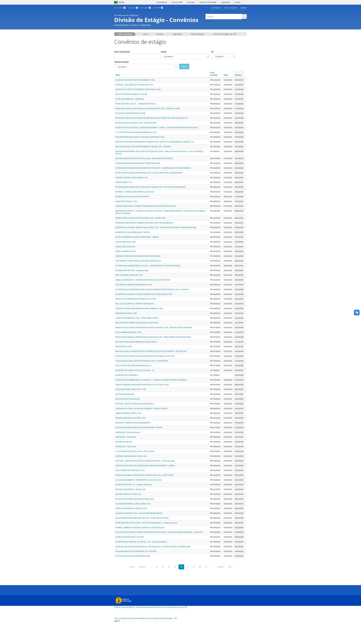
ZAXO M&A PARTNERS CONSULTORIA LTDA (132, 504)
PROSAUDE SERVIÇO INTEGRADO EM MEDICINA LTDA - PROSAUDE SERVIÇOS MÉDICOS (151, 118)
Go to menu (132, 8)
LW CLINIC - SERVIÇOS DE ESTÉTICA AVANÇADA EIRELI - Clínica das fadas (145, 461)
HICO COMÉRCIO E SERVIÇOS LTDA (130, 470)
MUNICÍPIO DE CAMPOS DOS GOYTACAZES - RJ (134, 370)
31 (169, 567)
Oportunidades (197, 34)
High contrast (231, 8)
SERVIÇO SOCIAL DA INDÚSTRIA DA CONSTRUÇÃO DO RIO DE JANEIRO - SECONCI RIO (150, 351)
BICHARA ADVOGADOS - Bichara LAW (130, 489)
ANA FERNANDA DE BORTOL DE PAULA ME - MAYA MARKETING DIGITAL (144, 158)
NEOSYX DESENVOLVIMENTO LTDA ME (131, 94)
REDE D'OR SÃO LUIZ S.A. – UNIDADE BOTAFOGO (135, 104)
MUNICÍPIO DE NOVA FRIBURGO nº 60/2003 (132, 232)
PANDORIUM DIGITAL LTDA (126, 313)
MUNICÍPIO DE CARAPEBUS (126, 375)
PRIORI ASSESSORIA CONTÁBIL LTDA (130, 418)
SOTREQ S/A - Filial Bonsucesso (127, 432)
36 (200, 567)
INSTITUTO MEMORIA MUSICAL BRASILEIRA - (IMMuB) (137, 237)
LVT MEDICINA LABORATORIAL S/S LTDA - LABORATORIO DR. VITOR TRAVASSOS (147, 266)
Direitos (160, 34)
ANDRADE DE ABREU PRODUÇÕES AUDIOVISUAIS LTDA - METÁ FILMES (144, 475)
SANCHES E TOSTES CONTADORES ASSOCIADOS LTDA (138, 89)
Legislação (177, 34)
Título (117, 75)
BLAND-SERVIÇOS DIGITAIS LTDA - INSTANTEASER (136, 123)
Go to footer (157, 8)
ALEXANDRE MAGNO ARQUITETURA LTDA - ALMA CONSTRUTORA (142, 518)
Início (145, 34)
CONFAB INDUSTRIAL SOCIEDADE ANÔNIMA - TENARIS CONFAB (141, 409)
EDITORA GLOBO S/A (123, 442)
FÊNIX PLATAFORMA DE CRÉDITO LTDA (131, 508)
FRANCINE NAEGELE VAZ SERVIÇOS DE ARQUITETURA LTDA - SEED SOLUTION (147, 109)
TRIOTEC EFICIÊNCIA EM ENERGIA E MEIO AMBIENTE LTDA (139, 309)
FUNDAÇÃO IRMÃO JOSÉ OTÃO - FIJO (130, 389)
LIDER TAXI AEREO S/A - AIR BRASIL (129, 99)
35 (194, 567)
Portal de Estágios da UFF (224, 34)
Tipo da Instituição (121, 62)
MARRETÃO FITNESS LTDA (126, 201)
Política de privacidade (124, 607)
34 (188, 567)
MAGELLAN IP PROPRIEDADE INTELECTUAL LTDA (135, 299)
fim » (230, 567)
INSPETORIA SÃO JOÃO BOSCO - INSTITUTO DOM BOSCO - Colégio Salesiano (146, 523)
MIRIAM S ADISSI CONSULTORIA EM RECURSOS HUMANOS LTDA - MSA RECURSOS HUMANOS (153, 328)
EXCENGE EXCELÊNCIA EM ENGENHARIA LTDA (134, 499)
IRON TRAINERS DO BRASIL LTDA (129, 275)
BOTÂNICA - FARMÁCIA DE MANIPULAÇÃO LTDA (134, 192)
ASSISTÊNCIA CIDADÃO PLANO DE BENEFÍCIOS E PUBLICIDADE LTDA (143, 294)
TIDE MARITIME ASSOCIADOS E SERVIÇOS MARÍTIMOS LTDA (139, 137)
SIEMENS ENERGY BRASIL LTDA (128, 413)
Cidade (163, 52)
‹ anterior (141, 567)
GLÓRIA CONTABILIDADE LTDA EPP (129, 537)
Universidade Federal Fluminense (149, 607)
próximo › (220, 567)
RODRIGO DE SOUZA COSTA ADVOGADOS (132, 197)
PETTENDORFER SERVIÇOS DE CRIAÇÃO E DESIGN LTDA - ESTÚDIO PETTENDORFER (150, 187)
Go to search (145, 8)
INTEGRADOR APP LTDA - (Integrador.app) (131, 271)
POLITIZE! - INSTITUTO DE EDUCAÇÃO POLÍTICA (134, 404)
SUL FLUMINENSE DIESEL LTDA (128, 332)
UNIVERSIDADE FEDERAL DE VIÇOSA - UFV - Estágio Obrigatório (141, 542)
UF (212, 52)
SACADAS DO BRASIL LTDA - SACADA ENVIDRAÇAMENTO (138, 513)
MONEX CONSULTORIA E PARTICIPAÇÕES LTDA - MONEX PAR (140, 218)
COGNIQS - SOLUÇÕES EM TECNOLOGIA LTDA (134, 85)
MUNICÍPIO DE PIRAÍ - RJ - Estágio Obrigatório (133, 485)
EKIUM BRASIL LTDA (123, 347)
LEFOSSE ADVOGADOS (124, 394)
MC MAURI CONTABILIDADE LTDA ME (130, 113)
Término (238, 75)
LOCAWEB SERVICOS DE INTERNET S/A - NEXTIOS (135, 551)
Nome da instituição (122, 52)
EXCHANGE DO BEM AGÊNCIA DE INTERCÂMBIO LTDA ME (138, 428)
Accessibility (216, 8)
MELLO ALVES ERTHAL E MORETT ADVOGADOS (134, 304)
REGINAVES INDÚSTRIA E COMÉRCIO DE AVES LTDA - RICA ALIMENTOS (144, 223)
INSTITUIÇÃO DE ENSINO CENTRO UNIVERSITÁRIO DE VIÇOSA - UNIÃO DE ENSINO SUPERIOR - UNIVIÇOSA (159, 532)
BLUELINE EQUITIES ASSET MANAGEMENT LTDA (135, 80)
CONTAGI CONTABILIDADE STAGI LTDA (131, 456)
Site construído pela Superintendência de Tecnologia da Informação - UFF (145, 618)
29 (157, 567)
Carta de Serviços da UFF (176, 607)
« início (131, 567)
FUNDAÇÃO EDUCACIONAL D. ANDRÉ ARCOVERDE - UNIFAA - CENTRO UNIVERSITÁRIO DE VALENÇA (156, 128)
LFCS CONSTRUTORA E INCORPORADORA (132, 556)
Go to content (119, 8)
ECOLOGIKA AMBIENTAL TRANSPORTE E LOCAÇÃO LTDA (138, 480)
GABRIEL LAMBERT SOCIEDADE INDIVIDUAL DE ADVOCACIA (140, 528)
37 (206, 567)
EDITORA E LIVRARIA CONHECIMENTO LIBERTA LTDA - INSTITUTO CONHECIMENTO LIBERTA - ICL (154, 142)
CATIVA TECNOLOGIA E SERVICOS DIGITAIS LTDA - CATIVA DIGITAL (142, 361)
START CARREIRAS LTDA (125, 251)
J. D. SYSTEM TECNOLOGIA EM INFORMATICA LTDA (136, 132)
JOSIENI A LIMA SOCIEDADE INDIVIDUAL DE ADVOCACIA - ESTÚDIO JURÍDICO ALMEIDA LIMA (152, 547)
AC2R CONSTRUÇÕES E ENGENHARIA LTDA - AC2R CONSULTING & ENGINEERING (148, 173)
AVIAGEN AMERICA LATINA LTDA (128, 494)
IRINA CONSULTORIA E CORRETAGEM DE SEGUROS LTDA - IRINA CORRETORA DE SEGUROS (153, 337)
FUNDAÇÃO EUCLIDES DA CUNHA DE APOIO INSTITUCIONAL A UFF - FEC (144, 356)
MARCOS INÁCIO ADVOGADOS (127, 399)
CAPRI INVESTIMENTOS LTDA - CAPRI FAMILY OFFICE (137, 318)
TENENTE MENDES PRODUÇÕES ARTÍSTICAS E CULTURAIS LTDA (142, 385)
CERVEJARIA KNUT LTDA (125, 242)
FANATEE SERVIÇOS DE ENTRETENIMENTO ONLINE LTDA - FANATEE (143, 147)
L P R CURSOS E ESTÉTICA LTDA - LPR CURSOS (134, 451)
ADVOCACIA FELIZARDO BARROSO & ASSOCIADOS (136, 342)
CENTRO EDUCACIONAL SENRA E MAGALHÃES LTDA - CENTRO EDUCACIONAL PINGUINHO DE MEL (156, 228)
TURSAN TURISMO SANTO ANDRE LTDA (131, 178)
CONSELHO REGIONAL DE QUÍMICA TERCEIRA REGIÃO (137, 256)
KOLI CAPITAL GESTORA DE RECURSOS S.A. (133, 366)
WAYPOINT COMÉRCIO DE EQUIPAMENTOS (132, 423)
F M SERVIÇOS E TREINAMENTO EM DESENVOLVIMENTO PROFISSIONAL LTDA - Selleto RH (152, 290)
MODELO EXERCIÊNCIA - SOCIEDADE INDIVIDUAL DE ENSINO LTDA (142, 280)
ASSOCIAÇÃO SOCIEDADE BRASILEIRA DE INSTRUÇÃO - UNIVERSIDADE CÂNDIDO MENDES (153, 168)
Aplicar (184, 66)
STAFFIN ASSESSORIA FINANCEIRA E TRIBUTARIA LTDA (137, 163)
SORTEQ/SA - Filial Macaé (125, 437)
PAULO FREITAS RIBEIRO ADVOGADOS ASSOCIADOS (136, 323)
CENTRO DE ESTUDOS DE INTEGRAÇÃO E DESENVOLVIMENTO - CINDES (145, 466)
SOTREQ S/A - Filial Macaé (125, 447)
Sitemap (243, 8)
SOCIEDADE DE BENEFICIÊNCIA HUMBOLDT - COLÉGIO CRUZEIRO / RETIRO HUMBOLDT (151, 380)
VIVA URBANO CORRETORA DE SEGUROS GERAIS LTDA (138, 261)
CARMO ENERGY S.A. (124, 182)
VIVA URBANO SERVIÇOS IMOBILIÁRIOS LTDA (133, 285)
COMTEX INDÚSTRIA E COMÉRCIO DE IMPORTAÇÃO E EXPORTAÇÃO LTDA (145, 206)
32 (175, 567)
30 (163, 567)
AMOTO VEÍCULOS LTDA (125, 247)
